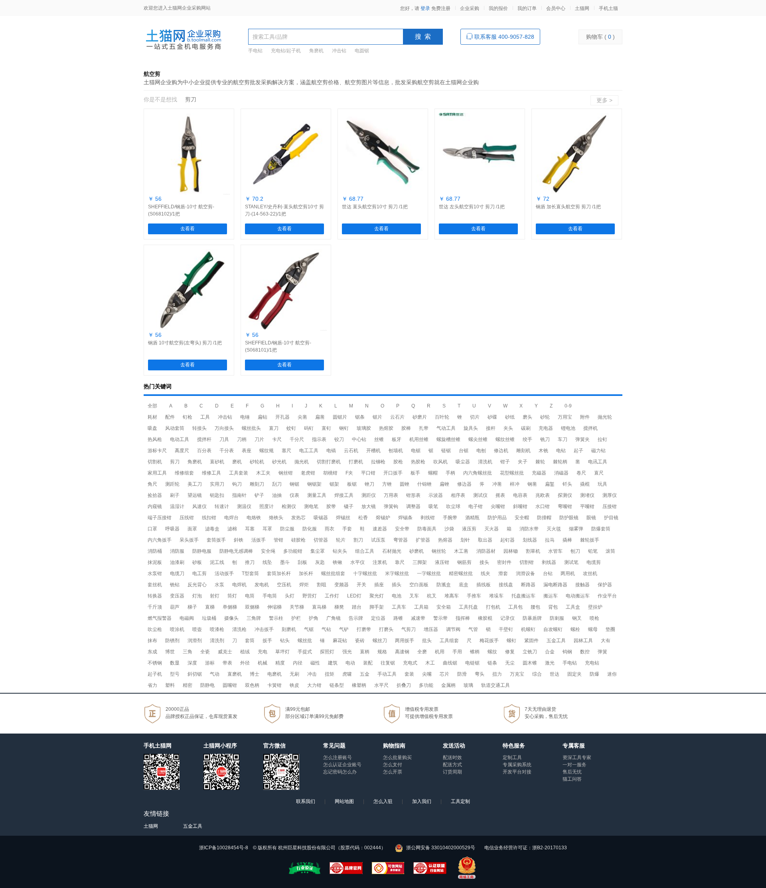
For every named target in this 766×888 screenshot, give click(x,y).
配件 (170, 417)
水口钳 (542, 506)
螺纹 (492, 652)
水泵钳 (155, 573)
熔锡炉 (383, 517)
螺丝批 (305, 640)
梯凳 (339, 607)
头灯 (289, 596)
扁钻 (262, 417)
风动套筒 (174, 428)
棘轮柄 (560, 462)
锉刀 (369, 484)
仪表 (294, 495)
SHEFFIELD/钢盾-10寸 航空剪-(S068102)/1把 (181, 210)
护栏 (296, 618)
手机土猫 (608, 8)
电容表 (520, 495)
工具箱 (421, 607)
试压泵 (378, 540)
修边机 (501, 450)
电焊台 (231, 517)
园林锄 (510, 551)
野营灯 (309, 596)
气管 (473, 629)
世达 (554, 674)
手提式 (305, 652)
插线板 (483, 584)
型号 (175, 674)
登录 (425, 8)
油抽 (277, 495)
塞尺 (286, 450)
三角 (187, 652)
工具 (205, 417)
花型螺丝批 (512, 473)
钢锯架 (314, 484)
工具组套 (449, 640)
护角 (313, 618)
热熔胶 (386, 428)
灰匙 (320, 562)
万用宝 (565, 417)
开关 (361, 584)
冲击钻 (339, 50)
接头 (484, 562)
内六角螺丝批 (477, 473)
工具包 (515, 607)
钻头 (285, 640)
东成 (152, 652)
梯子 (192, 607)
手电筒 (270, 596)
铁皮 (294, 685)
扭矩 (329, 674)
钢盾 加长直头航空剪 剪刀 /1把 (568, 207)
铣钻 (175, 584)
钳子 (505, 462)
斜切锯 (195, 674)
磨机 (237, 462)
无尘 (510, 663)
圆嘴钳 (230, 685)
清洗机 (485, 462)
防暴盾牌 (532, 618)
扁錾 (550, 484)
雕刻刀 (257, 484)
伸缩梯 (274, 607)
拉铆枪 (378, 462)
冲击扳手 (264, 629)
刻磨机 (289, 629)
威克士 (225, 652)
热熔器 (445, 540)
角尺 (152, 484)
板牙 (396, 439)
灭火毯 (554, 529)
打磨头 (386, 629)
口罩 (152, 529)
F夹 (349, 473)
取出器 (485, 540)
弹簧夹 (582, 439)
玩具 (602, 484)
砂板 (197, 562)
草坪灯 (282, 652)
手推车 (474, 596)
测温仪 (244, 506)
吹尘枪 (155, 629)
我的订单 (527, 8)
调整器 (413, 506)
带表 (227, 663)
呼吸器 (172, 529)
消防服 (177, 551)
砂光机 (279, 462)
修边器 (464, 484)
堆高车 (451, 596)
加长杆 (306, 573)
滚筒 (610, 551)
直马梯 (319, 607)
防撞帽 (544, 517)
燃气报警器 (160, 618)
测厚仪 (609, 495)
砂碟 (492, 417)
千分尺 (297, 439)
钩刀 (237, 484)
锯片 (377, 417)
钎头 (567, 484)
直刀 (273, 428)
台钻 (548, 573)
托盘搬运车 (523, 596)
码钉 (309, 428)
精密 (187, 685)
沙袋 (449, 529)
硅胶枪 (298, 540)
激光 (550, 663)
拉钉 (602, 439)
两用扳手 (404, 640)
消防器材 (486, 551)
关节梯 (297, 607)
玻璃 (468, 685)
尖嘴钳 (498, 506)
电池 (396, 596)
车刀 (562, 439)
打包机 (493, 607)
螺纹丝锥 (505, 439)
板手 (415, 473)
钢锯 (294, 484)
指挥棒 (463, 618)
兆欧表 (542, 495)
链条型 (337, 685)
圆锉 (404, 484)
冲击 (312, 674)
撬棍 (585, 484)
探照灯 (327, 652)
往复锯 (388, 663)
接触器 (582, 584)
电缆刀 (177, 573)
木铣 (543, 450)
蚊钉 (291, 428)
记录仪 (507, 618)
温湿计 (177, 506)
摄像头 (231, 618)
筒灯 (232, 596)
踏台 (356, 607)
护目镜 (611, 517)
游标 (210, 663)
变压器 (177, 596)
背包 (553, 607)
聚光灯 (376, 596)
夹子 (522, 462)
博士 (254, 674)
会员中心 (555, 8)
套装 (409, 674)
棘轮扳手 (589, 540)
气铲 (344, 629)
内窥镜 (155, 506)
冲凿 (497, 484)
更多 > (604, 100)
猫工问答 (572, 779)
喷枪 (594, 618)
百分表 (204, 450)
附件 (585, 417)
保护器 (605, 584)
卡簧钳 (274, 685)
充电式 (410, 663)
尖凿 (302, 417)
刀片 (259, 439)
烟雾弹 (576, 529)
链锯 (446, 450)
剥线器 (549, 562)
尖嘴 (427, 674)
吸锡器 (321, 517)
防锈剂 (172, 640)
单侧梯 (230, 607)
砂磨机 (416, 551)
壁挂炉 (595, 607)
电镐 (331, 450)
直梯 (210, 607)
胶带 (331, 506)
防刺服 (557, 618)
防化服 (309, 529)
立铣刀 (530, 652)
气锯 (309, 629)
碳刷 (526, 428)
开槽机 (373, 450)
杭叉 (431, 596)
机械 (262, 663)
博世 (170, 652)
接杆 (491, 428)
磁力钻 (598, 450)
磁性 (315, 663)
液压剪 (469, 529)
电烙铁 (254, 517)
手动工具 (387, 674)
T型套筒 (250, 573)
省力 (152, 685)
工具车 (399, 607)
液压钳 (442, 562)
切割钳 (526, 562)
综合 (537, 674)
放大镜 (368, 506)
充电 (262, 652)
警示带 (440, 618)
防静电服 (201, 551)
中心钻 (359, 439)
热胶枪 (418, 462)
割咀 (321, 584)
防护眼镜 (568, 517)
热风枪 (155, 439)
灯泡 (197, 596)
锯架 (334, 484)
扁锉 (444, 484)
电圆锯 (362, 50)
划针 (465, 540)
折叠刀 (404, 685)
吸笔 (433, 506)
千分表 (226, 450)
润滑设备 (525, 573)
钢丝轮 (439, 551)
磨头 (527, 417)
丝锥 (379, 439)
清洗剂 (217, 640)
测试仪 (480, 495)
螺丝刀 (380, 640)
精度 (280, 663)
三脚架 (420, 562)
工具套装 (238, 473)
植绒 (245, 652)
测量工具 (316, 495)
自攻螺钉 (553, 629)
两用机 (568, 573)
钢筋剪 (464, 562)
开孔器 (282, 417)
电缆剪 (593, 562)
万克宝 (517, 674)
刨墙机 (396, 450)
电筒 (250, 596)
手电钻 (255, 50)
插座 (379, 584)
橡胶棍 (485, 618)
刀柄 (242, 439)
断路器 (528, 584)
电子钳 (475, 506)
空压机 (284, 584)
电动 (350, 663)
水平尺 (381, 685)
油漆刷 (177, 562)
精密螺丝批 (461, 573)
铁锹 (337, 562)
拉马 (550, 540)
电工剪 (199, 573)
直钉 (326, 428)
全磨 (422, 652)
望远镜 (195, 495)
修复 (510, 652)
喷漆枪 (217, 629)
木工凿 (461, 551)
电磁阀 (187, 618)
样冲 (514, 484)
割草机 (533, 551)
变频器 (341, 584)
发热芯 (298, 517)
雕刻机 (523, 450)
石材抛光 (391, 551)
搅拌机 (590, 428)
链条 (492, 663)
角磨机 (316, 50)
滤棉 (232, 529)
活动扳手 (224, 573)
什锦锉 (424, 484)
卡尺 (277, 439)
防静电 (207, 685)
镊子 (348, 506)
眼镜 (591, 517)
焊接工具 (343, 495)
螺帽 (433, 473)
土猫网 (582, 8)
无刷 (294, 674)
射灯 (214, 596)
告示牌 (356, 618)
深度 (192, 663)
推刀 (250, 562)
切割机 (155, 462)
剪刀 (190, 99)
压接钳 (609, 506)
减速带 (418, 618)
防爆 (594, 674)
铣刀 (545, 439)
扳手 (267, 640)
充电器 (546, 428)
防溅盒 (443, 584)
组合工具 (364, 551)
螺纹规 (266, 450)
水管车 (555, 551)
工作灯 (332, 596)
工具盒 (573, 607)
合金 (550, 652)
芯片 (444, 674)
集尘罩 (317, 551)
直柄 (364, 652)
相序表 (458, 495)
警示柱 (276, 618)
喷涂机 (177, 629)
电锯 (416, 450)
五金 (364, 674)
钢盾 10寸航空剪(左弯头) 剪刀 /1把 (185, 343)
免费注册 (440, 8)
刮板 (302, 562)
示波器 (435, 495)
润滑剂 (195, 640)
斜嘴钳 (520, 506)
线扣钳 (209, 517)
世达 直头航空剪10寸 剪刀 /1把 (375, 207)
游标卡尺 (157, 450)
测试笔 (571, 562)
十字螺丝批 (365, 573)
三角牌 (254, 618)
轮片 (340, 540)
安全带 (402, 529)
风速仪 (199, 506)
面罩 (192, 529)
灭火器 (491, 529)
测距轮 (172, 484)
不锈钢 (155, 663)
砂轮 (545, 417)
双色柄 (252, 685)
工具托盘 (468, 607)
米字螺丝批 (397, 573)
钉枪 (187, 417)
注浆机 (380, 562)
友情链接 (156, 813)
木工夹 (263, 473)
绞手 (527, 439)
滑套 (503, 573)
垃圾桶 (209, 618)
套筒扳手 (216, 540)
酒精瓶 (472, 517)
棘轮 (540, 462)
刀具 (224, 439)
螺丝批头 (251, 428)
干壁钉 (506, 629)
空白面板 (418, 584)
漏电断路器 (555, 584)
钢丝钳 (285, 473)
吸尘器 (463, 462)
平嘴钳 (587, 506)
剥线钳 (428, 517)
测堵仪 (587, 495)
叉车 (414, 596)
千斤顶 (155, 607)
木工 (430, 663)
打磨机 (356, 462)
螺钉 (511, 640)
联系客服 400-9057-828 (503, 37)
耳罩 (267, 529)
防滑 (462, 674)
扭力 (497, 674)
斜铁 (238, 540)
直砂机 (217, 462)
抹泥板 (155, 562)
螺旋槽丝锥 (448, 439)
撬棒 (567, 540)
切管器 (321, 540)
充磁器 (539, 473)
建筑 (333, 663)
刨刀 (575, 551)
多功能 (426, 685)
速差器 (380, 529)
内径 (297, 663)
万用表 (391, 495)
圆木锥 (530, 663)
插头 (396, 584)
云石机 (351, 450)
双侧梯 (252, 607)
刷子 (175, 495)
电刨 (481, 450)
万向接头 (224, 428)
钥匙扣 (217, 495)
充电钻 (592, 663)
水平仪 (357, 562)
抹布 (152, 640)
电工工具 (308, 450)
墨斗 (285, 562)
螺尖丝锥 (478, 439)
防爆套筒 (600, 529)
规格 (382, 652)
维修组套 (184, 473)
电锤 (245, 417)
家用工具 (157, 473)
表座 (246, 450)
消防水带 (529, 529)
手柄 (450, 473)
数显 (175, 663)
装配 (368, 663)
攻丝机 (590, 573)
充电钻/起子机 (286, 50)
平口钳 (368, 473)
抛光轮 (605, 417)
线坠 (267, 562)
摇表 (500, 495)
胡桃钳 (330, 473)
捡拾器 (155, 495)
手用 (457, 652)
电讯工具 (597, 462)
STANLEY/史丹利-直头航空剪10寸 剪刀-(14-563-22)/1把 (284, 210)
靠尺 (400, 562)
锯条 (360, 417)
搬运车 (550, 596)
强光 (347, 652)
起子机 (155, 674)
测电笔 (311, 506)
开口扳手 (393, 473)
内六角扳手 (160, 540)
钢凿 (532, 484)
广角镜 (333, 618)
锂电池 (568, 428)
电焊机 (239, 584)
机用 (439, 652)
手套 (347, 529)
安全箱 (443, 607)
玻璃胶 (364, 428)
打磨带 (364, 629)
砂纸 (510, 417)
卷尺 (581, 473)
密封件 (504, 562)
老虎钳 (308, 473)
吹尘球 (453, 506)
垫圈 (610, 629)
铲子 (259, 495)
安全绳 (268, 551)
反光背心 (197, 584)
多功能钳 (292, 551)
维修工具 (211, 473)
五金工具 (556, 640)
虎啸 (347, 674)
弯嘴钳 (565, 506)
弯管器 (400, 540)
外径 (245, 663)
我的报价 (498, 8)
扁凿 (320, 417)
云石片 (397, 417)
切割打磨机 (329, 462)
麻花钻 (340, 640)
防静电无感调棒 (236, 551)
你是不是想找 (160, 99)
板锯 (352, 484)
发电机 (262, 584)
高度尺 (182, 450)
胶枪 (398, 462)
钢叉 (577, 618)
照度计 (266, 506)
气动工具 (446, 428)
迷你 (612, 674)
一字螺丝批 (429, 573)
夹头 (508, 428)
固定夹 (574, 674)
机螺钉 (528, 629)
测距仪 (368, 495)
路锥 (398, 618)
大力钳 (314, 685)
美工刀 (195, 484)
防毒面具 (426, 529)
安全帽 (522, 517)
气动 (214, 674)
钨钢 (567, 652)
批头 (427, 640)
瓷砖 (360, 640)
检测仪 (289, 506)
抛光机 (301, 462)
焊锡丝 (343, 517)
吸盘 (152, 428)
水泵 (219, 584)
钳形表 (413, 495)
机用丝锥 (418, 439)
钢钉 (344, 428)
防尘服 (287, 529)
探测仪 (565, 495)
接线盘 (506, 584)
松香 (363, 517)
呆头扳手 (189, 540)
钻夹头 (340, 551)
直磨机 (234, 674)
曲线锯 (450, 663)
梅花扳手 (489, 640)
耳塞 (250, 529)
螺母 (593, 629)
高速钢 (402, 652)
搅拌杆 (204, 439)
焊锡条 (405, 517)
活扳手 (258, 540)
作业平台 (607, 596)
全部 (152, 406)
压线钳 (187, 517)
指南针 (239, 495)
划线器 (530, 540)
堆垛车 (496, 596)
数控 (585, 652)
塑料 (170, 685)
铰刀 (339, 439)
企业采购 (469, 8)
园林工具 (583, 640)
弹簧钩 (391, 506)
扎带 (423, 428)
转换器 (155, 596)
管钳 (278, 540)
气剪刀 (408, 629)
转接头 (199, 428)
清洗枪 (239, 629)
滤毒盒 (212, 529)
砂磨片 (420, 417)
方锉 (387, 484)
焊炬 (304, 584)
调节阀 (453, 629)
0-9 (568, 406)
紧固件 (531, 640)
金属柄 (448, 685)
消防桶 (155, 551)
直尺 (599, 473)
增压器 (431, 629)
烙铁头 (276, 517)
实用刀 (217, 484)
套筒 (250, 640)
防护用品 (497, 517)
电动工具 (179, 439)
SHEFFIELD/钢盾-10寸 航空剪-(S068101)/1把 (278, 346)
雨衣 (329, 529)
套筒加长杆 (279, 573)
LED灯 (354, 596)
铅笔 (593, 551)
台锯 (463, 450)
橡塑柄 (359, 685)
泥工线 (217, 562)
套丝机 (155, 584)
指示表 (319, 439)
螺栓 (575, 629)
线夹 (485, 573)
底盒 (463, 584)
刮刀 (277, 484)
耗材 (152, 417)
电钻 (561, 450)
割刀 (358, 540)
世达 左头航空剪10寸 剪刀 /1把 (472, 207)
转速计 (222, 506)
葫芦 (175, 607)
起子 (578, 450)
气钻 (326, 629)
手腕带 (450, 517)
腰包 (535, 607)
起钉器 (507, 540)
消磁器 (561, 473)
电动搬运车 (578, 596)
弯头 (479, 674)
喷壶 (197, 629)
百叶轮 (442, 417)
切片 (475, 417)
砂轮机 (257, 462)
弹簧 (602, 652)
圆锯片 (340, 417)
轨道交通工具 (495, 685)
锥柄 (475, 652)
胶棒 (406, 428)
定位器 (378, 618)
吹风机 (440, 462)
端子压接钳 (160, 517)
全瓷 (205, 652)
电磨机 (274, 674)
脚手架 (376, 607)
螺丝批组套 (333, 573)
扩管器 (423, 540)
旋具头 (471, 428)
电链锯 (472, 663)
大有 (605, 640)
